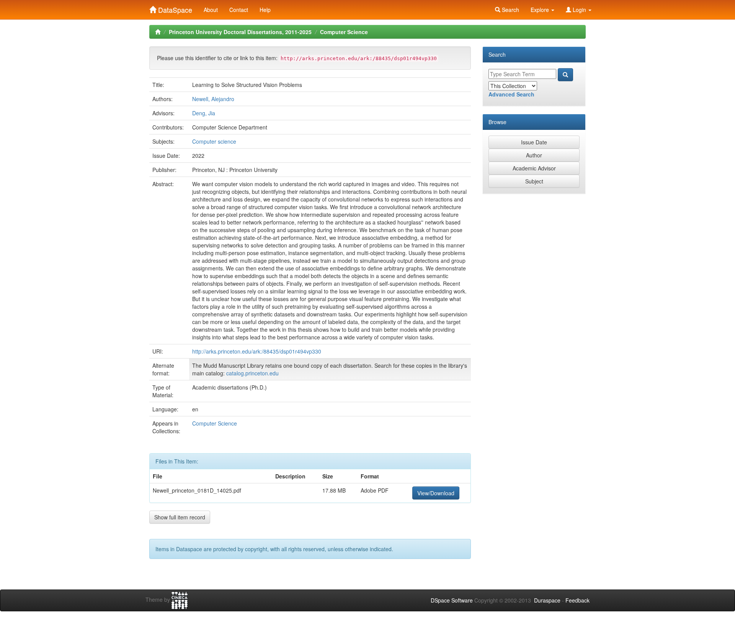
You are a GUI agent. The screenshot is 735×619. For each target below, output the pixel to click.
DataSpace (174, 8)
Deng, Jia (203, 113)
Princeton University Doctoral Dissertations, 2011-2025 (240, 32)
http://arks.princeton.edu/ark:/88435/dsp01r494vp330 (256, 351)
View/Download (435, 493)
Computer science (214, 141)
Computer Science (344, 32)
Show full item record (179, 517)
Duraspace (547, 600)
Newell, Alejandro (213, 99)
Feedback (577, 600)
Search (509, 9)
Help (265, 9)
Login (579, 9)
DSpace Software (452, 600)
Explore (540, 9)
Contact (238, 9)
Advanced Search (511, 94)
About (211, 9)
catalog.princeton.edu (252, 373)
